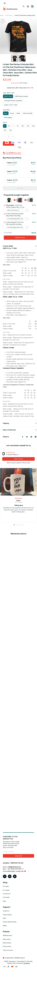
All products (8, 15)
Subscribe (18, 856)
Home (2, 15)
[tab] (14, 524)
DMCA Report (21, 958)
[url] (14, 867)
